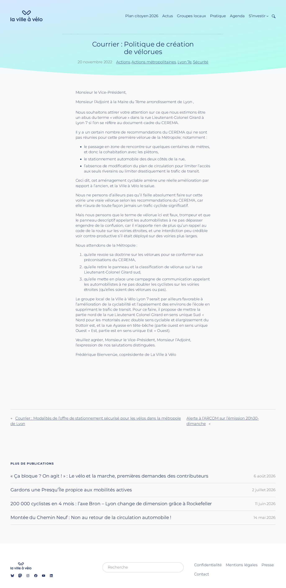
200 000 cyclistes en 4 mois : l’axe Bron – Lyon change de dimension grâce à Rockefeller (111, 503)
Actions (123, 62)
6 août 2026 (265, 476)
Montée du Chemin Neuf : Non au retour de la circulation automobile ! (90, 517)
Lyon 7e (185, 62)
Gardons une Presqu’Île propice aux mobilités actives (71, 490)
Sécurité (200, 62)
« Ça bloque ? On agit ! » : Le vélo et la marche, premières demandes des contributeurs (109, 476)
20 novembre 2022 (95, 62)
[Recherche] (272, 16)
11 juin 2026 (265, 503)
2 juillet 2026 (264, 490)
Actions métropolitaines (153, 62)
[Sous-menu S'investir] (267, 16)
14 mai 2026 (265, 517)
